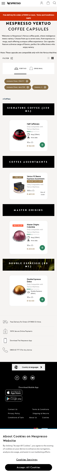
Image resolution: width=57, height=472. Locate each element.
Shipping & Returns (41, 413)
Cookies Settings (27, 459)
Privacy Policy (14, 413)
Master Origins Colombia (33, 225)
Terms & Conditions (40, 409)
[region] (28, 450)
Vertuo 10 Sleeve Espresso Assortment (35, 177)
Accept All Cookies (28, 467)
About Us (33, 417)
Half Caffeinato (33, 124)
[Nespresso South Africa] (14, 3)
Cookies (45, 417)
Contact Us (12, 409)
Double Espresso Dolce (34, 280)
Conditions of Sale (16, 417)
